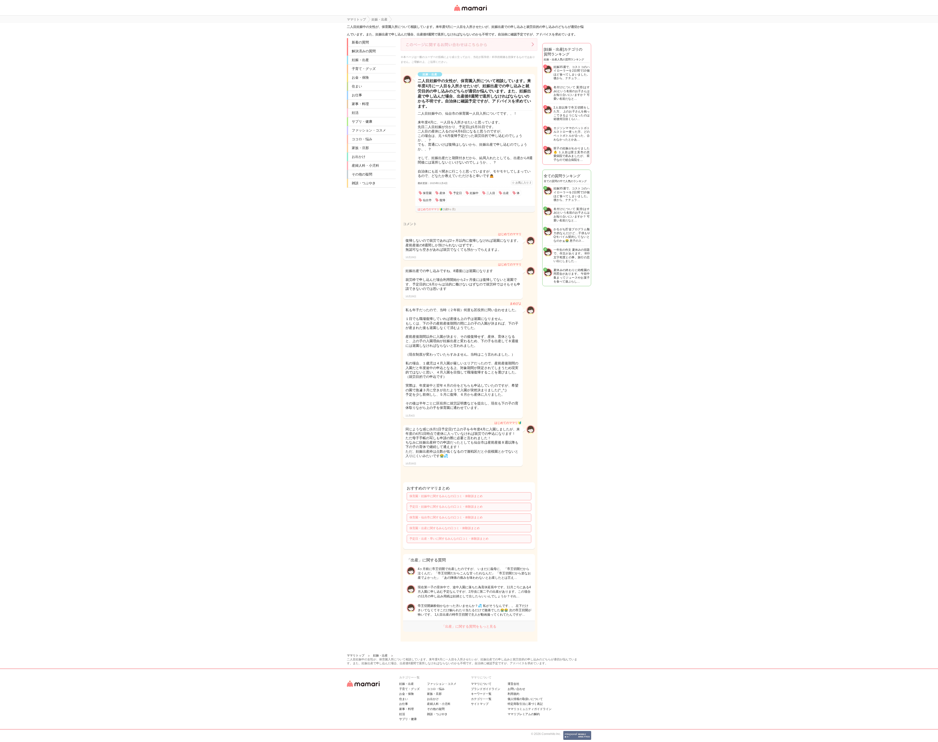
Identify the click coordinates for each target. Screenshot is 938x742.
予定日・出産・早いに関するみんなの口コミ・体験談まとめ (449, 538)
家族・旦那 (360, 148)
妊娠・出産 (360, 60)
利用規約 (513, 694)
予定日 (457, 193)
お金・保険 (360, 77)
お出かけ (358, 157)
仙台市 (427, 200)
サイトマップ (480, 704)
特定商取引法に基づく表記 (525, 704)
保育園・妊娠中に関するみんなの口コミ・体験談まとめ (446, 496)
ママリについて (481, 684)
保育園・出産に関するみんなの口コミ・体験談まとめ (444, 528)
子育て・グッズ (364, 69)
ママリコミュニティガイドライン (530, 709)
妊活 (355, 113)
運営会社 (513, 684)
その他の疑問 (362, 174)
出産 (506, 193)
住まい (357, 86)
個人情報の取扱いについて (525, 699)
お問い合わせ (516, 689)
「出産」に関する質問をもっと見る (469, 626)
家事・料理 (360, 104)
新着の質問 (360, 42)
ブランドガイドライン (485, 689)
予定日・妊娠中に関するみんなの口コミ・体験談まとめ (446, 506)
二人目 (490, 193)
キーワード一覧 (481, 694)
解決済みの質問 (364, 51)
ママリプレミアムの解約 (524, 714)
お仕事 (357, 95)
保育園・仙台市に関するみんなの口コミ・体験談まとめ (446, 517)
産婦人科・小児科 (365, 165)
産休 (442, 193)
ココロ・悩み (362, 139)
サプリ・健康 (362, 121)
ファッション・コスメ (369, 130)
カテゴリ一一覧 (481, 699)
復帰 (442, 200)
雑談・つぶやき (364, 183)
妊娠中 (474, 193)
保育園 (427, 193)
